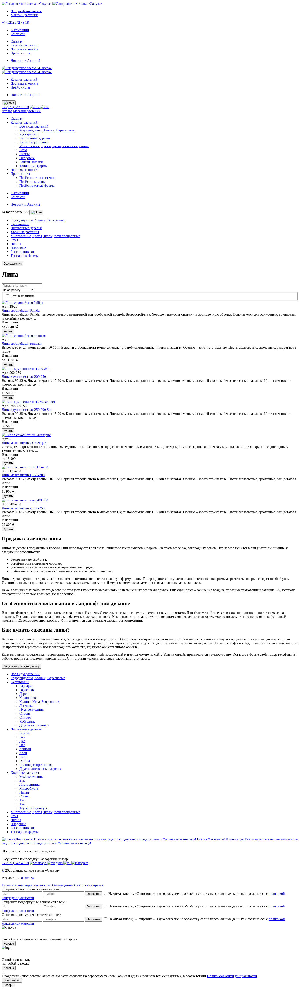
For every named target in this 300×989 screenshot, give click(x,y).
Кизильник (27, 698)
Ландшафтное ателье (26, 11)
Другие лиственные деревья (40, 769)
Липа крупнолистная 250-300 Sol (26, 410)
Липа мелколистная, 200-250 (23, 508)
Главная (16, 41)
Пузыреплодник (31, 709)
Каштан (25, 749)
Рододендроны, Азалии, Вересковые (46, 130)
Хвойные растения (33, 142)
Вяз (22, 737)
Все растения (13, 263)
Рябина (24, 761)
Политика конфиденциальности (26, 885)
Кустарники (28, 134)
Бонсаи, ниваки (31, 162)
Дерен (24, 694)
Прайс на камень (32, 181)
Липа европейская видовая (22, 343)
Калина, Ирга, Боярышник (39, 701)
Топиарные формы (33, 166)
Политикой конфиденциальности (232, 976)
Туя (22, 804)
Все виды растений (33, 126)
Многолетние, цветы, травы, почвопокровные (54, 146)
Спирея (25, 717)
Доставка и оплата (24, 49)
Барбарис (26, 686)
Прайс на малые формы (37, 185)
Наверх (8, 985)
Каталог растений (24, 45)
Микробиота (28, 788)
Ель (22, 780)
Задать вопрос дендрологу (22, 666)
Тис (22, 800)
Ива (22, 745)
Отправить (94, 893)
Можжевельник (31, 776)
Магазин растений (24, 15)
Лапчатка (26, 705)
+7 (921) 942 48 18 (15, 22)
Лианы (24, 154)
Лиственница (29, 784)
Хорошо (9, 943)
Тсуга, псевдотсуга (33, 808)
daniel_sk (27, 878)
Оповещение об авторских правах (77, 885)
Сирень (25, 713)
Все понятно (12, 980)
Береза (24, 733)
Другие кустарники (34, 725)
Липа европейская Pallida (21, 310)
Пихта (24, 792)
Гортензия (26, 690)
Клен (23, 753)
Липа (23, 757)
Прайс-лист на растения (37, 177)
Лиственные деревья (34, 138)
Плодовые (27, 158)
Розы (23, 150)
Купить (8, 331)
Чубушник (27, 721)
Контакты (18, 34)
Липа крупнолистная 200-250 (24, 376)
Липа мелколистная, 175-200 (23, 475)
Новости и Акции (25, 60)
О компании (20, 30)
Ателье (7, 111)
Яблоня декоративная (35, 765)
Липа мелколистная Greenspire (24, 443)
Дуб (22, 741)
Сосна (24, 796)
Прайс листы (20, 53)
